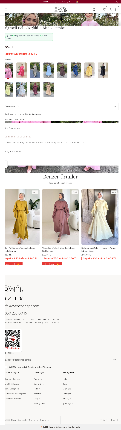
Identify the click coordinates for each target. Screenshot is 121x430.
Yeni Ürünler (39, 384)
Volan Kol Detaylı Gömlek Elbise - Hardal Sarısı (20, 249)
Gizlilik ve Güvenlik (13, 398)
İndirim (37, 389)
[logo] (60, 9)
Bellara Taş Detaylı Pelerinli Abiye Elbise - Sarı (98, 249)
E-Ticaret (51, 427)
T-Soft (103, 420)
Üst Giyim (67, 393)
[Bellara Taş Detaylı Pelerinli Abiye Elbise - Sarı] (99, 217)
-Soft (44, 427)
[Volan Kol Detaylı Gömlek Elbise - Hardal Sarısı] (21, 217)
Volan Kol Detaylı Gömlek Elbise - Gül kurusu (59, 249)
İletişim (37, 398)
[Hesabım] (110, 9)
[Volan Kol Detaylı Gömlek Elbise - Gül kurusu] (60, 217)
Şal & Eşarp (68, 403)
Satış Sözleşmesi (12, 389)
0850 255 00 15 (15, 313)
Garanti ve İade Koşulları (15, 393)
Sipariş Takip (39, 403)
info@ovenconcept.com (21, 305)
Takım (65, 384)
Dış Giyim (67, 389)
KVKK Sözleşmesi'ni (18, 367)
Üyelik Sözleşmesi (12, 384)
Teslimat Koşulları (12, 379)
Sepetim (37, 393)
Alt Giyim (67, 398)
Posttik (114, 420)
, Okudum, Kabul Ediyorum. (30, 367)
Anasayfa (38, 379)
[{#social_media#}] (4, 298)
